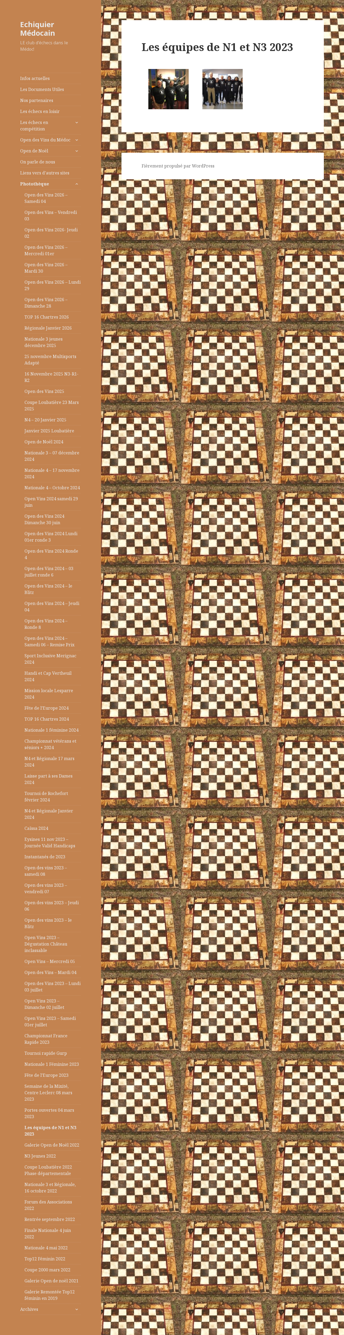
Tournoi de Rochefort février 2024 (46, 796)
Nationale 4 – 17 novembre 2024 (52, 473)
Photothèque (34, 184)
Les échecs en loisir (40, 111)
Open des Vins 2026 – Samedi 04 (45, 198)
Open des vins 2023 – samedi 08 (45, 871)
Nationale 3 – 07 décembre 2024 (51, 456)
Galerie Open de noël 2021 (51, 1281)
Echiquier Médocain (37, 28)
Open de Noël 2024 (43, 442)
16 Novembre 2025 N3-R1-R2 (51, 377)
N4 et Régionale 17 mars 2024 (49, 762)
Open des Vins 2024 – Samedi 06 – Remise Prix (49, 641)
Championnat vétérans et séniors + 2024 (50, 744)
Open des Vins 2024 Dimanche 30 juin (44, 519)
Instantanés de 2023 (44, 857)
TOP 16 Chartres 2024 (46, 719)
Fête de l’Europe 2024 (46, 708)
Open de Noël (34, 151)
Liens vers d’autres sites (44, 173)
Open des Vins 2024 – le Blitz (48, 589)
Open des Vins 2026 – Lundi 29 (52, 285)
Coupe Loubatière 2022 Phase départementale (48, 1170)
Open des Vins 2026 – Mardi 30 (45, 268)
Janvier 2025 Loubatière (49, 431)
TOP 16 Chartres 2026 (46, 317)
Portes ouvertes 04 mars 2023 (49, 1113)
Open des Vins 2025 (44, 391)
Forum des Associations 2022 (48, 1205)
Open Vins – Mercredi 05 (49, 961)
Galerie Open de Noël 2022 (51, 1145)
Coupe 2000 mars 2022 (47, 1270)
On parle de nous (37, 162)
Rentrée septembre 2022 (49, 1219)
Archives (29, 1309)
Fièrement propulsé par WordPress (178, 166)
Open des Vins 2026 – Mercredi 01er (45, 250)
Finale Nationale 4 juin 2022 (47, 1233)
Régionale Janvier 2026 (48, 328)
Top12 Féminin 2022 (44, 1259)
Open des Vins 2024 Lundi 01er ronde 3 (50, 537)
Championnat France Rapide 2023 (45, 1039)
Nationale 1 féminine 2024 (51, 730)
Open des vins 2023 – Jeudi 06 (51, 906)
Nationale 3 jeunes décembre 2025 (43, 342)
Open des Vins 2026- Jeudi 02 (51, 233)
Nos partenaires (36, 100)
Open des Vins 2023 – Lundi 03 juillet (52, 986)
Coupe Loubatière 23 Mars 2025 (51, 405)
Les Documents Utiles (42, 89)
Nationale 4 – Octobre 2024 (52, 488)
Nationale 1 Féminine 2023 (51, 1064)
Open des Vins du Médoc (45, 140)
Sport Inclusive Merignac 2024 (50, 659)
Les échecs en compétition (34, 125)
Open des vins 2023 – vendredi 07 (45, 888)
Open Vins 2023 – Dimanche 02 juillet (44, 1004)
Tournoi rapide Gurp (45, 1053)
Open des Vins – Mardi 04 (50, 972)
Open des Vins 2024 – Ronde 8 (45, 624)
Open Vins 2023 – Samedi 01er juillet (50, 1021)
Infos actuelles (35, 78)
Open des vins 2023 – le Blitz (48, 923)
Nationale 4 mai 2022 (46, 1248)
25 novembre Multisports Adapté (50, 359)
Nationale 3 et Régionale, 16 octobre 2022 (50, 1187)
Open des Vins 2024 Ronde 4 (51, 554)
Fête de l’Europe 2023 (46, 1075)
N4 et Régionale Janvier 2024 (48, 814)
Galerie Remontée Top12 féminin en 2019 (49, 1295)
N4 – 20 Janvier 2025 (45, 420)
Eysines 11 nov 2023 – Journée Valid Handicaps (49, 842)
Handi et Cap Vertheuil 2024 (47, 676)
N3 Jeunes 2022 (40, 1156)
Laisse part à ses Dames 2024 (48, 779)
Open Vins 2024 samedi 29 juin (51, 502)
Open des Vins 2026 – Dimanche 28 (45, 303)
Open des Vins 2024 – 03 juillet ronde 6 (48, 572)
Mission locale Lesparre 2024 (48, 694)
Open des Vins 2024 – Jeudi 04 (51, 606)
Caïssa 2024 (36, 828)
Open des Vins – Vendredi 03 (50, 215)
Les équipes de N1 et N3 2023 (50, 1131)
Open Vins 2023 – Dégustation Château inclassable (45, 944)
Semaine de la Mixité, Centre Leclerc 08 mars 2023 (48, 1092)
